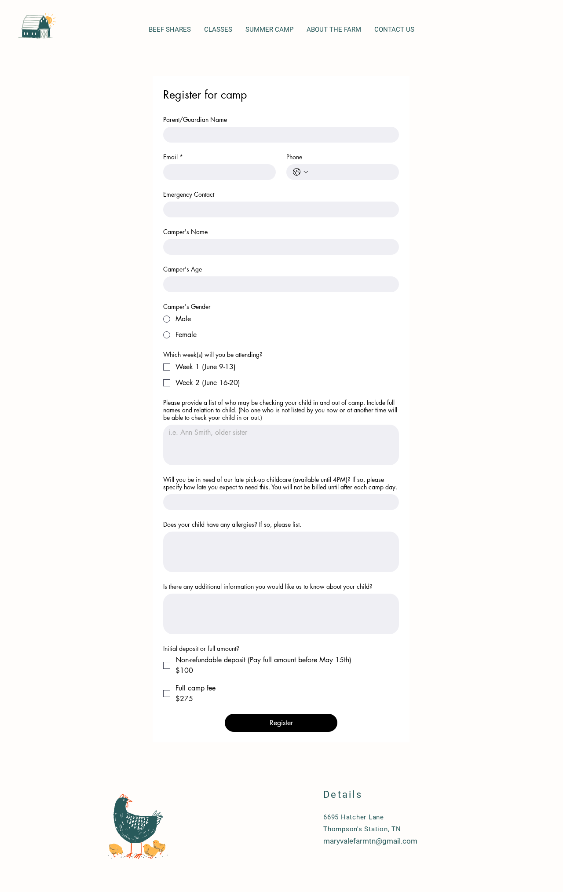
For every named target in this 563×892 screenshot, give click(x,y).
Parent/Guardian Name (195, 119)
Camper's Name (185, 231)
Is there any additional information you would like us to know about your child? (268, 586)
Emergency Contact (188, 194)
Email (173, 157)
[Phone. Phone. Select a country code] (300, 172)
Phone (294, 157)
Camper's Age (182, 269)
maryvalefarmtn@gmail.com (370, 841)
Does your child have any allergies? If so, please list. (232, 524)
